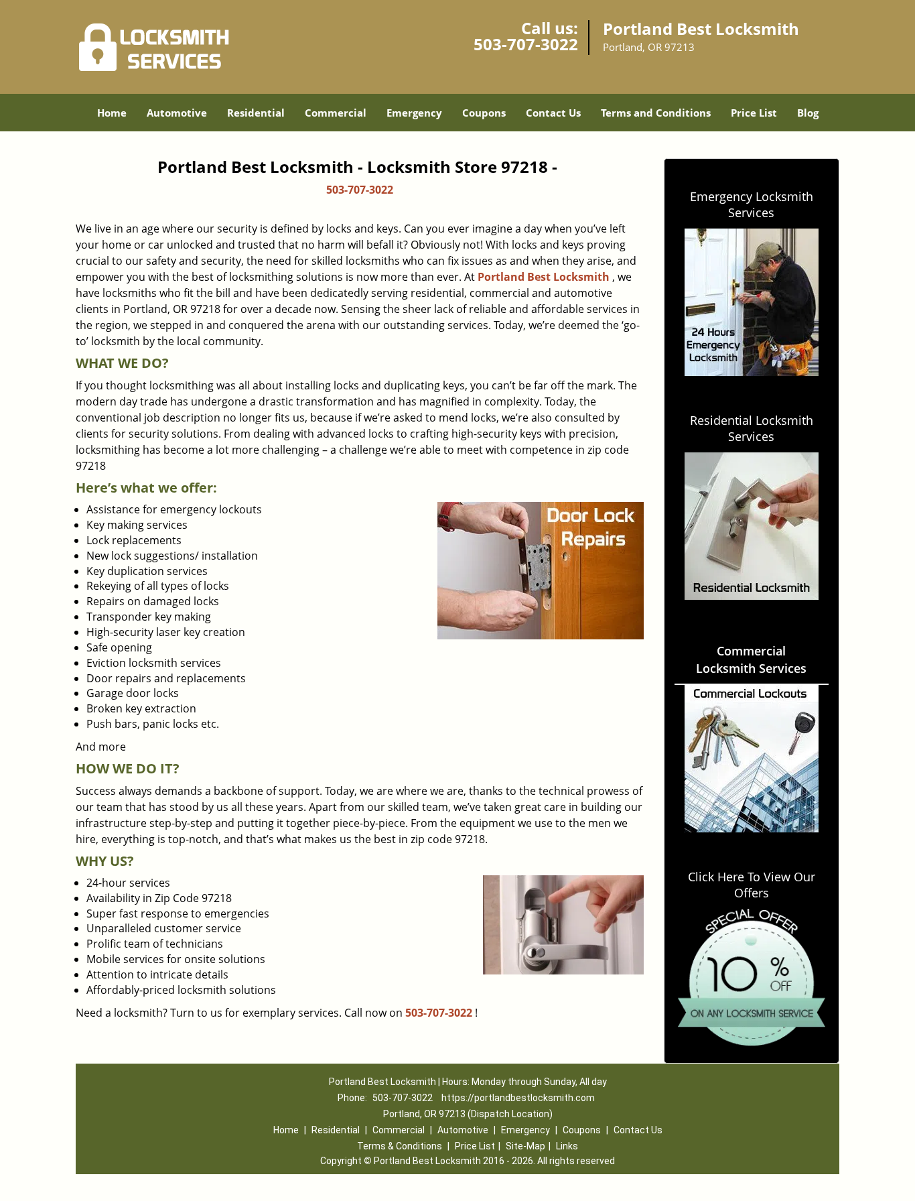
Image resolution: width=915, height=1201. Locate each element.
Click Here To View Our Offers (751, 885)
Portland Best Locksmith (544, 276)
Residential (256, 112)
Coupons (484, 112)
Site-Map (525, 1146)
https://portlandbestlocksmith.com (518, 1097)
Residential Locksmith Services (751, 428)
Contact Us (553, 112)
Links (567, 1146)
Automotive (177, 112)
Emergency (414, 112)
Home (112, 112)
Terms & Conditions (399, 1146)
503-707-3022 (526, 44)
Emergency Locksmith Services (751, 204)
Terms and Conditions (656, 112)
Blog (808, 112)
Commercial (335, 112)
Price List (754, 112)
